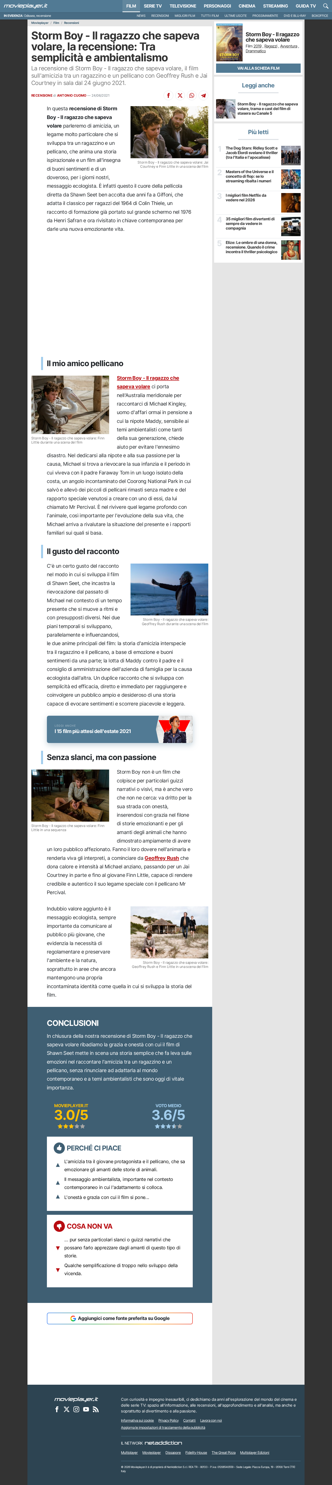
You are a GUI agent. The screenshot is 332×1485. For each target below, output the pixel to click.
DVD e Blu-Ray (295, 16)
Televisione (183, 6)
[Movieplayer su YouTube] (86, 1409)
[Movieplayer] (76, 1399)
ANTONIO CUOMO (72, 95)
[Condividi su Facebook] (168, 95)
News (141, 16)
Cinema (247, 6)
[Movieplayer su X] (66, 1409)
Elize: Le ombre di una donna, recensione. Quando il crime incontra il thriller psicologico (251, 247)
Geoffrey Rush (162, 858)
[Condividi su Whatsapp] (192, 95)
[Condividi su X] (180, 95)
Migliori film (185, 16)
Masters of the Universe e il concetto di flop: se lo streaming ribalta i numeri (250, 176)
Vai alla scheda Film (258, 68)
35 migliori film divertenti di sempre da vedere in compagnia (250, 224)
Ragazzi (270, 46)
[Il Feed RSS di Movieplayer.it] (96, 1409)
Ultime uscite (236, 16)
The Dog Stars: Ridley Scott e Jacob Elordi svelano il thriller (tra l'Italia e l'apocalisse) (252, 153)
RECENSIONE (41, 95)
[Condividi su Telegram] (203, 95)
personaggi (217, 6)
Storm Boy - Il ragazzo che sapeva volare (272, 37)
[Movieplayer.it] (26, 6)
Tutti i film (210, 16)
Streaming (275, 6)
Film (131, 6)
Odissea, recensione (37, 16)
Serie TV (153, 6)
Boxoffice (320, 16)
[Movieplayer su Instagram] (76, 1409)
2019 (257, 46)
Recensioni (160, 16)
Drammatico (256, 50)
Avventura (288, 46)
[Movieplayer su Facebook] (57, 1409)
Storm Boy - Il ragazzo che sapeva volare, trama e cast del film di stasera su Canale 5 (267, 109)
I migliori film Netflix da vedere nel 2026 (246, 197)
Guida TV (306, 6)
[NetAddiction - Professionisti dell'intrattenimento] (163, 1443)
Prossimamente (265, 16)
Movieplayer (40, 22)
